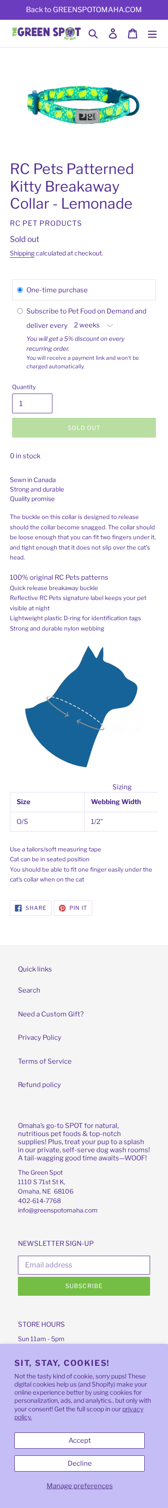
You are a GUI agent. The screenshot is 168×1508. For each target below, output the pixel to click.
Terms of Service (45, 1061)
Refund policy (39, 1085)
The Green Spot (40, 1172)
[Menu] (152, 34)
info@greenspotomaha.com (58, 1210)
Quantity (24, 386)
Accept (80, 1440)
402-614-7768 (39, 1200)
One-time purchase (57, 290)
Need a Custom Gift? (51, 1014)
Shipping (22, 253)
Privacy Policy (39, 1038)
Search (29, 990)
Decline (80, 1463)
